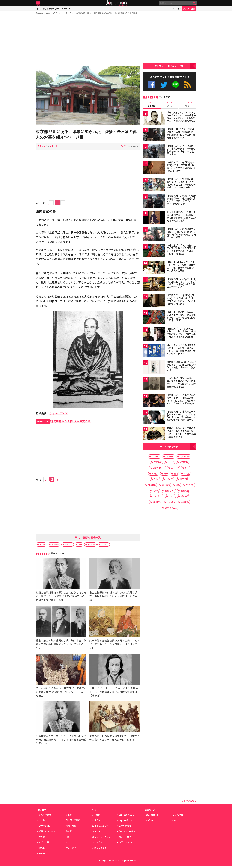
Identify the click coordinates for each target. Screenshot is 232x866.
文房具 (156, 490)
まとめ (69, 814)
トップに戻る (189, 800)
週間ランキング (126, 842)
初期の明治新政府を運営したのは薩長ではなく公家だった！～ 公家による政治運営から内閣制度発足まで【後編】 (61, 596)
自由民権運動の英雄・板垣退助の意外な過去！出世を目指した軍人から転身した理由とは (114, 596)
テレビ (157, 479)
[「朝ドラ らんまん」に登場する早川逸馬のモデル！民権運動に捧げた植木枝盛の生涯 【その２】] (114, 669)
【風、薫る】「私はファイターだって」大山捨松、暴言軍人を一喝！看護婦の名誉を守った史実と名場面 (181, 266)
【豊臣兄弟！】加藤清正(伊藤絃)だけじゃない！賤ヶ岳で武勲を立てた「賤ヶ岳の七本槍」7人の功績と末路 (181, 183)
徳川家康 (166, 484)
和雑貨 (69, 831)
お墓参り (69, 544)
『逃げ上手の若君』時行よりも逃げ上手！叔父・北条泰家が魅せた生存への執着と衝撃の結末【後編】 (181, 316)
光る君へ (171, 501)
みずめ (124, 146)
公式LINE (175, 84)
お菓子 (155, 473)
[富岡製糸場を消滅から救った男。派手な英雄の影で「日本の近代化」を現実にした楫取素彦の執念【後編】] (154, 384)
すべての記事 (45, 814)
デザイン (190, 484)
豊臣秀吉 (185, 490)
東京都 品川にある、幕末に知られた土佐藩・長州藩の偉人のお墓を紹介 (106, 12)
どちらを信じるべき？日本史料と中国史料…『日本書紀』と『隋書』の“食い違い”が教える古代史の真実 (181, 216)
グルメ (42, 836)
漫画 (176, 473)
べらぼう (170, 479)
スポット (53, 146)
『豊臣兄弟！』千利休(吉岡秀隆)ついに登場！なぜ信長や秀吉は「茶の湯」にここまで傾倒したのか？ (181, 299)
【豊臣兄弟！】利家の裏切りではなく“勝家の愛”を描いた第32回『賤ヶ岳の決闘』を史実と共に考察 (181, 233)
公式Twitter (164, 84)
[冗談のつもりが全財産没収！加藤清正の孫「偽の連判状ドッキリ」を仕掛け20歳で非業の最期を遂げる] (154, 434)
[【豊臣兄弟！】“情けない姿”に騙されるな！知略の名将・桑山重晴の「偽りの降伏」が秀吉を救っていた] (154, 135)
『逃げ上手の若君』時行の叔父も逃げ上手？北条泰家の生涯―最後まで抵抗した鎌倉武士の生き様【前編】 (181, 250)
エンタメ (70, 842)
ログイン (177, 8)
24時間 (152, 104)
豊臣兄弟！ (170, 490)
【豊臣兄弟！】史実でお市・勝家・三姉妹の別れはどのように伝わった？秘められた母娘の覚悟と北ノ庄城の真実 (181, 416)
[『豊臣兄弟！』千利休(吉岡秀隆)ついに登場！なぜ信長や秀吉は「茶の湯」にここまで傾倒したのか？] (154, 301)
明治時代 (91, 544)
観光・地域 (44, 842)
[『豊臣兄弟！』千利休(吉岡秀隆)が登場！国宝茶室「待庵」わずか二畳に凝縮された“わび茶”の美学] (154, 168)
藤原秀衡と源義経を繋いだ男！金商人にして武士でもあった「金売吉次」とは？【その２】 (114, 644)
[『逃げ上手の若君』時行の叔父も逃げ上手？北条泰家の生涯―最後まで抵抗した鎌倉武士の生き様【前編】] (154, 251)
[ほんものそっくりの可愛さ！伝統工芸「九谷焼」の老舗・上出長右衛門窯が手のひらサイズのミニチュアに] (154, 351)
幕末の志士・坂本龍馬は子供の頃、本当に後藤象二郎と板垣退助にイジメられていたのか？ (61, 644)
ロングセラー (159, 467)
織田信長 (184, 479)
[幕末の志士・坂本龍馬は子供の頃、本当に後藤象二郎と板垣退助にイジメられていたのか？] (61, 622)
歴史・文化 (68, 12)
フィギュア (158, 496)
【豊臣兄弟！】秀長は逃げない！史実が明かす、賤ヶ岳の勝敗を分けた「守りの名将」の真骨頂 (181, 150)
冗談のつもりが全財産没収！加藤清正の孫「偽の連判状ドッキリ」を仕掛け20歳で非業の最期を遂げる (181, 432)
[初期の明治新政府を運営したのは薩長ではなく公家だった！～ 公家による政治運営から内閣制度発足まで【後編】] (61, 574)
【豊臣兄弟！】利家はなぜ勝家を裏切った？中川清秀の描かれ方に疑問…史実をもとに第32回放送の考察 (181, 200)
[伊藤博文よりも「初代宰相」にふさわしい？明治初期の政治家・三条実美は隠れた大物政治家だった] (61, 717)
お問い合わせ (125, 825)
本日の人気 (97, 842)
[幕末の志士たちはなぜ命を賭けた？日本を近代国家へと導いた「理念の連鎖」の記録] (114, 717)
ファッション (45, 825)
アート (42, 820)
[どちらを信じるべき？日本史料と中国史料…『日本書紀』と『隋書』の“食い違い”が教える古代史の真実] (154, 218)
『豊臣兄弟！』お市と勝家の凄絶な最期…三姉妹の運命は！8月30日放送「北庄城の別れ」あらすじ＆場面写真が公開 (181, 400)
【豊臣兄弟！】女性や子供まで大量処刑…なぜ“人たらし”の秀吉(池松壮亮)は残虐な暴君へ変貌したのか (181, 283)
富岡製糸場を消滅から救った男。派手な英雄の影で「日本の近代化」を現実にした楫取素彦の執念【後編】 (181, 382)
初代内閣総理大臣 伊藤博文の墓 (64, 421)
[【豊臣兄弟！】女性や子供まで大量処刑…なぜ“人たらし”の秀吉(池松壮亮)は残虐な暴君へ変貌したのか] (154, 284)
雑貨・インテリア (47, 831)
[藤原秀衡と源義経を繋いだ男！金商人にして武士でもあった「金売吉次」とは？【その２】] (114, 622)
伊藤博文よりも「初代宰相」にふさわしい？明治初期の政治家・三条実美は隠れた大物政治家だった (61, 739)
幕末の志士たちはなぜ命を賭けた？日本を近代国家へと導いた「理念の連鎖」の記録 (114, 737)
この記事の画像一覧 (89, 537)
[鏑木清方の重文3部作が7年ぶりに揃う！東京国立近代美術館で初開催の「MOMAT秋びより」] (154, 367)
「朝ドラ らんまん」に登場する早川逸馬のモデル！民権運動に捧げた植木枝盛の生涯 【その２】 (113, 691)
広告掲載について (100, 825)
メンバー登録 (189, 8)
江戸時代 (105, 544)
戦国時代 (170, 456)
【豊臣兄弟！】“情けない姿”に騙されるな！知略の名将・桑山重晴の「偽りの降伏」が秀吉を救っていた (181, 133)
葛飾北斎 (185, 501)
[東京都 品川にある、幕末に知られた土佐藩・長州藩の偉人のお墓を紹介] (88, 96)
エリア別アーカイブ (101, 836)
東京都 (42, 544)
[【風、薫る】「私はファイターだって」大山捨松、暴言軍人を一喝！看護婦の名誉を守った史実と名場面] (154, 268)
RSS (187, 84)
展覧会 (172, 496)
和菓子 (69, 836)
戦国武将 (184, 462)
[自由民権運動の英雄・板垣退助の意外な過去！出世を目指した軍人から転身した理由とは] (114, 574)
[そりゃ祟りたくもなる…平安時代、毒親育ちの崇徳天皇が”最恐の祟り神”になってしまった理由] (61, 669)
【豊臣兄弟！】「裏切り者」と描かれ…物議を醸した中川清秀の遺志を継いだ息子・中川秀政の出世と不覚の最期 (181, 333)
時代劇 (187, 473)
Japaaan (116, 3)
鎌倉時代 (185, 496)
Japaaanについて (127, 820)
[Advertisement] (88, 41)
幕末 (80, 544)
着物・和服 (71, 825)
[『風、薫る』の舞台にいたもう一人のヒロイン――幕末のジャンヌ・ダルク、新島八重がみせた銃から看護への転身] (154, 118)
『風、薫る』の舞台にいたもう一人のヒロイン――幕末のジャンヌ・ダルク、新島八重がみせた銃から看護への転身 (181, 117)
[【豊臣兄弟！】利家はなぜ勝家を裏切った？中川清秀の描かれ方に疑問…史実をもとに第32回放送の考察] (154, 201)
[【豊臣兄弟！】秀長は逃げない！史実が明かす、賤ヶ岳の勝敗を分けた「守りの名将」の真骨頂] (154, 151)
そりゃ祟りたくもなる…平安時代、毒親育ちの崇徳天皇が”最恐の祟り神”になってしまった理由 (61, 691)
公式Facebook (152, 84)
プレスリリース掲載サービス (169, 66)
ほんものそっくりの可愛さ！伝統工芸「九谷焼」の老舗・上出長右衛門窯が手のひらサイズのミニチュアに (181, 349)
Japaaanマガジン (53, 12)
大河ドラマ (185, 456)
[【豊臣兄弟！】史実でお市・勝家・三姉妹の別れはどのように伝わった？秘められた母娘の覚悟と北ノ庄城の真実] (154, 417)
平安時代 (158, 462)
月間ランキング (99, 847)
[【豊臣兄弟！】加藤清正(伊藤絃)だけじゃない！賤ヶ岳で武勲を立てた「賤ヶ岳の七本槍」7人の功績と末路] (154, 185)
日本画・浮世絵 (73, 820)
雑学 (187, 467)
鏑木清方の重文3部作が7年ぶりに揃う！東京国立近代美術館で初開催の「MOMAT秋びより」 (181, 366)
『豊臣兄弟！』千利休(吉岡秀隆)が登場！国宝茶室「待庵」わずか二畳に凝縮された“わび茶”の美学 (181, 166)
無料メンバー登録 (127, 831)
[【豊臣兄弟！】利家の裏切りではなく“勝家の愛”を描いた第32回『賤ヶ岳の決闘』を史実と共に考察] (154, 234)
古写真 (42, 853)
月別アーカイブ (126, 836)
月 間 (187, 104)
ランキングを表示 (169, 446)
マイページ (97, 831)
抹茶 (178, 484)
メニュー (38, 3)
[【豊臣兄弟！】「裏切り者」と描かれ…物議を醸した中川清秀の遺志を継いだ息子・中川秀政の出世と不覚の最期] (154, 334)
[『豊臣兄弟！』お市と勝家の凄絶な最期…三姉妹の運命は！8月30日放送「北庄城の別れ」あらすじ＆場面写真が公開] (154, 401)
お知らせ (96, 820)
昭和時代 (157, 501)
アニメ (171, 462)
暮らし (42, 847)
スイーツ (175, 467)
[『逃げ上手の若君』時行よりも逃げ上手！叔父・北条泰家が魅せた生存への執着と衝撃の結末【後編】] (154, 317)
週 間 (170, 104)
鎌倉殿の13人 (171, 507)
